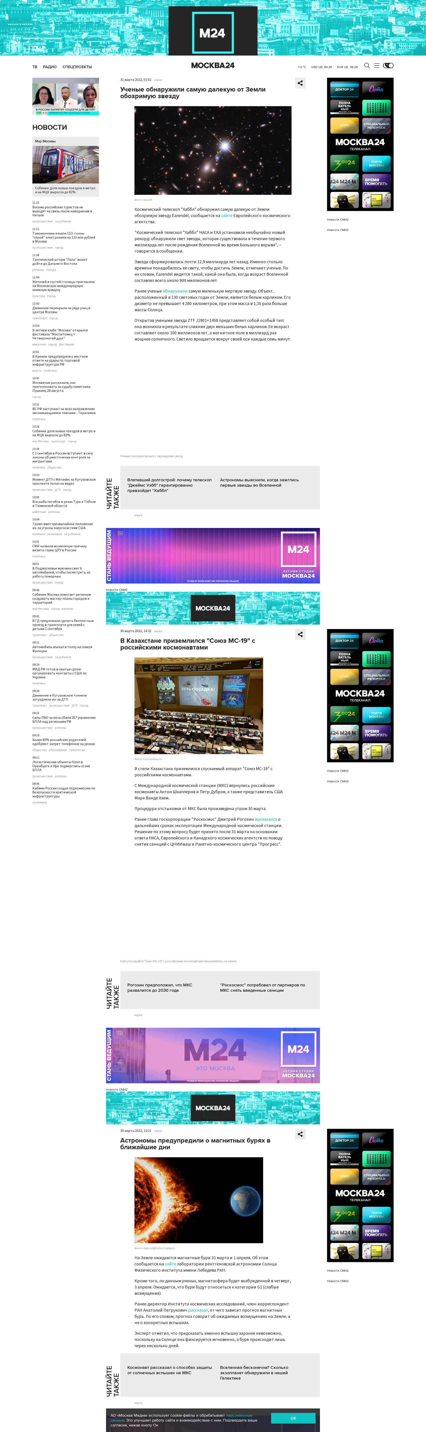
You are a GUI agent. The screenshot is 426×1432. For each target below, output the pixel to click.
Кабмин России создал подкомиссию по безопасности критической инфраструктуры (63, 792)
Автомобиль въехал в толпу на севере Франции (62, 649)
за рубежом (63, 221)
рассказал (198, 1310)
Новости (49, 127)
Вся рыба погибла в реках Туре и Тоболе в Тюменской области (64, 503)
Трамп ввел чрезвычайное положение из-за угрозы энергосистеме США (62, 526)
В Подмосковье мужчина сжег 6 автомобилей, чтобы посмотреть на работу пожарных (61, 572)
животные (39, 344)
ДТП (58, 489)
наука (158, 80)
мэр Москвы (40, 441)
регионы (38, 269)
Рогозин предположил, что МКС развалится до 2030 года (159, 987)
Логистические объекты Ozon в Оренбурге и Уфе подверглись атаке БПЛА (61, 766)
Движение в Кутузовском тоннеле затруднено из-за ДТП (59, 697)
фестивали (66, 344)
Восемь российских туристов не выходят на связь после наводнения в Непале (62, 211)
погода (51, 269)
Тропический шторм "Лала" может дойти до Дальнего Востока (60, 261)
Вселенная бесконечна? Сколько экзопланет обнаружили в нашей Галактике (254, 1373)
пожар (59, 582)
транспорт (39, 318)
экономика (54, 534)
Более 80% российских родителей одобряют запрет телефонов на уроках (63, 741)
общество (54, 467)
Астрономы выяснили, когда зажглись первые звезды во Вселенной (259, 482)
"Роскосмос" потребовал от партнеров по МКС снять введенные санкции (262, 987)
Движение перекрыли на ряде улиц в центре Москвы (61, 310)
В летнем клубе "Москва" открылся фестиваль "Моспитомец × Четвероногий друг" (60, 334)
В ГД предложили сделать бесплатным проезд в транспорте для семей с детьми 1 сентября (63, 624)
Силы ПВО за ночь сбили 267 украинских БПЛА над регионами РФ (64, 719)
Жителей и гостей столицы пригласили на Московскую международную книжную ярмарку (63, 285)
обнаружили (175, 291)
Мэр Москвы (45, 141)
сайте (227, 216)
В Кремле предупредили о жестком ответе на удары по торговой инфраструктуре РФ (60, 360)
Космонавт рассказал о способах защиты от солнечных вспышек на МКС (169, 1370)
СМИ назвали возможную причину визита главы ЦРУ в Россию (59, 548)
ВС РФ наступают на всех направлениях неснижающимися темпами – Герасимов (64, 410)
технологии (77, 750)
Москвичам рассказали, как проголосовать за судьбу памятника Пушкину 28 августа (61, 386)
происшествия (42, 221)
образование (58, 750)
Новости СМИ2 (117, 590)
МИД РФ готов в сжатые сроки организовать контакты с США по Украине (59, 673)
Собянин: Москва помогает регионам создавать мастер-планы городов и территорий (61, 598)
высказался (266, 819)
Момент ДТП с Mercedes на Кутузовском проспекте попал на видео (64, 481)
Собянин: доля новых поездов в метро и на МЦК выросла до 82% (65, 190)
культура (38, 296)
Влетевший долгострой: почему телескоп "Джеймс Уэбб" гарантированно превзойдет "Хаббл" (169, 485)
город (59, 247)
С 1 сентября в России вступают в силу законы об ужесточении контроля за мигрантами (62, 457)
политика (50, 370)
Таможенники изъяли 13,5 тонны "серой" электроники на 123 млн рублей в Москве (63, 237)
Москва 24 (213, 65)
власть (37, 370)
